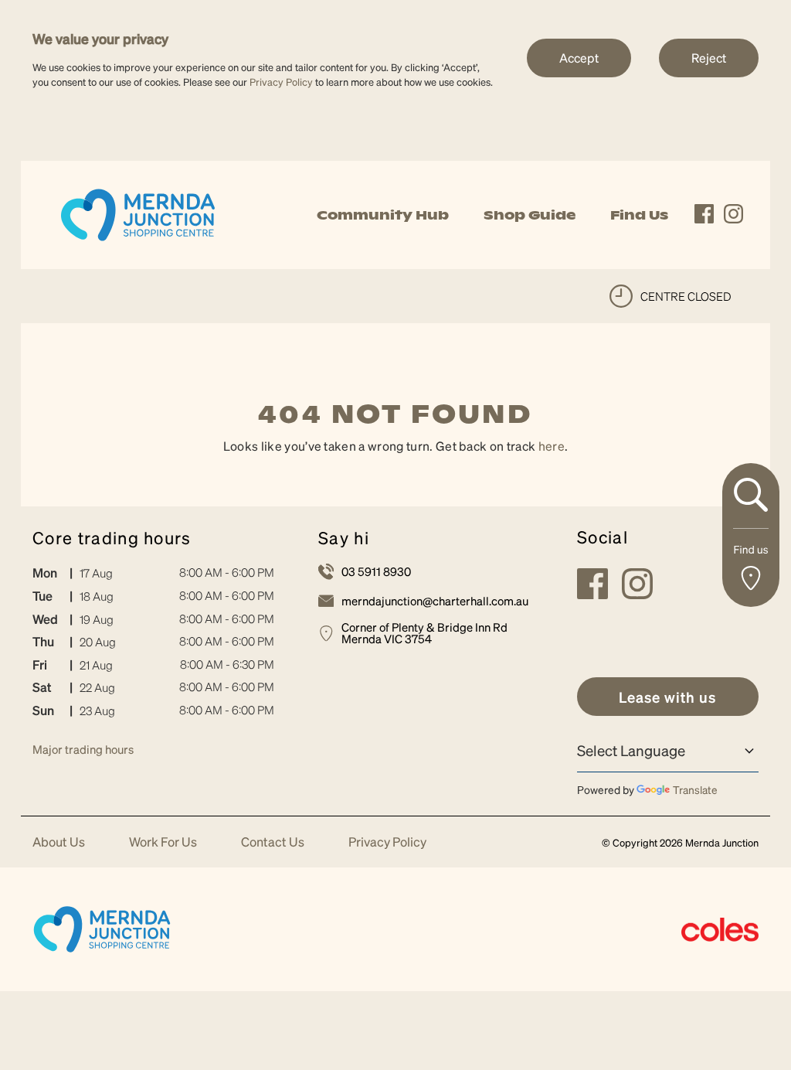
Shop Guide (529, 214)
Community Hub (383, 214)
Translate (695, 789)
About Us (58, 842)
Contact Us (272, 842)
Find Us (639, 214)
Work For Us (163, 842)
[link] (137, 213)
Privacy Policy (281, 81)
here (551, 446)
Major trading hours (83, 749)
